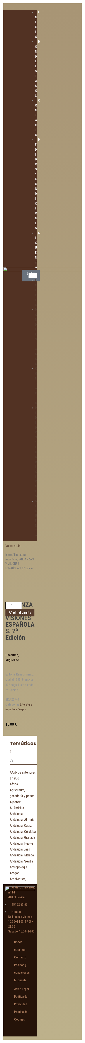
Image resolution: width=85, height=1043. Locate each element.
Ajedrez (15, 802)
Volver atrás (12, 546)
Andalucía (16, 814)
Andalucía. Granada (22, 837)
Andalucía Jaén (20, 849)
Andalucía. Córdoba (23, 832)
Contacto (20, 957)
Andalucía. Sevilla (21, 861)
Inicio (8, 554)
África (14, 784)
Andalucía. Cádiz (21, 826)
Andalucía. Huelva (21, 843)
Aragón (14, 873)
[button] (33, 275)
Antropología (18, 867)
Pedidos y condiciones (36, 452)
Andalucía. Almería (22, 820)
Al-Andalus (17, 808)
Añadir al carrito (20, 612)
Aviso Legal (21, 989)
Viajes (22, 709)
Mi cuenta (20, 980)
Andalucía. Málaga (22, 855)
